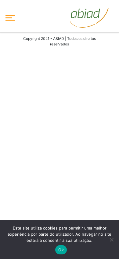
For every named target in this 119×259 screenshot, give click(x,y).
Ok (61, 249)
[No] (111, 240)
